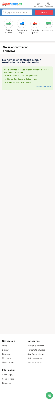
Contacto (6, 354)
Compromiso (8, 379)
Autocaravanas (35, 358)
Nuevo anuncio (9, 362)
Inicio (4, 345)
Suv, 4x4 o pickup (36, 354)
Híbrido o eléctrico (36, 345)
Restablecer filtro (43, 86)
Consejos (6, 383)
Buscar (44, 12)
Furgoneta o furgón (37, 350)
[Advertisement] (27, 214)
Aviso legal (7, 374)
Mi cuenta (6, 358)
